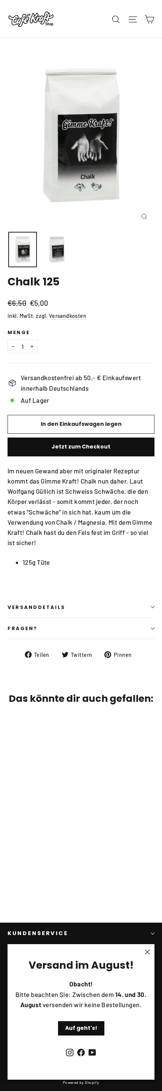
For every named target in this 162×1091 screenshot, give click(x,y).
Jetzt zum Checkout (81, 446)
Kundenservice (38, 933)
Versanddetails (37, 607)
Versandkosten (68, 316)
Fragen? (23, 628)
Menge (19, 332)
